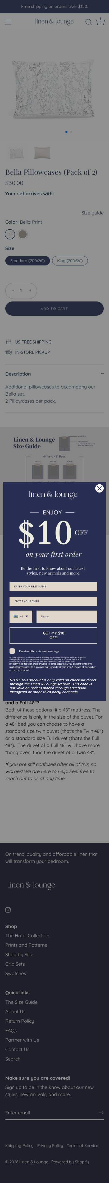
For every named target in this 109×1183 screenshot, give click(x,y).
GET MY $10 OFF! (53, 635)
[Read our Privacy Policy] (94, 659)
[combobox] (21, 617)
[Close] (99, 488)
